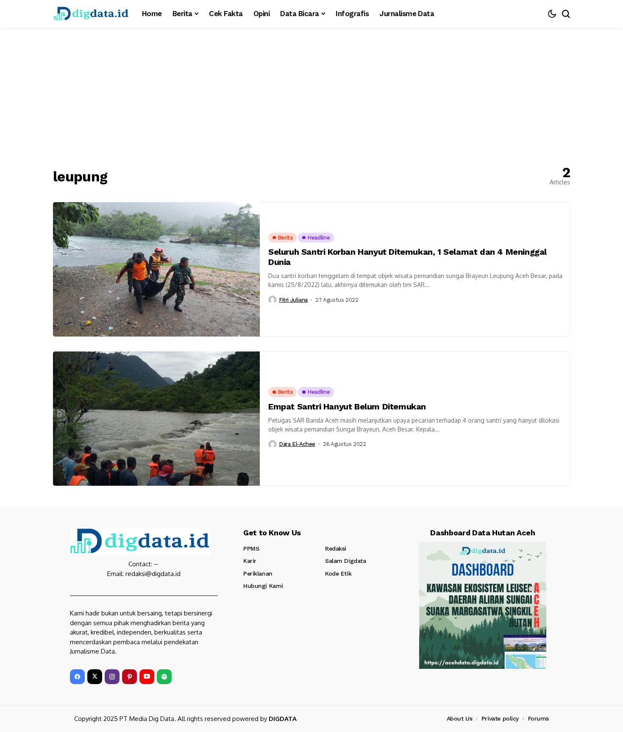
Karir (249, 560)
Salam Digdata (345, 560)
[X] (94, 676)
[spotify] (164, 676)
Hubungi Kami (263, 585)
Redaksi (335, 548)
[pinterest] (129, 676)
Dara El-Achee (297, 444)
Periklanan (258, 573)
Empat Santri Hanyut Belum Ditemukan (347, 406)
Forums (538, 718)
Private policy (500, 718)
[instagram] (112, 676)
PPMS (251, 548)
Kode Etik (338, 573)
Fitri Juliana (293, 300)
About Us (460, 718)
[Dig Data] (91, 14)
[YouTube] (146, 676)
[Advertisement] (311, 91)
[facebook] (77, 676)
